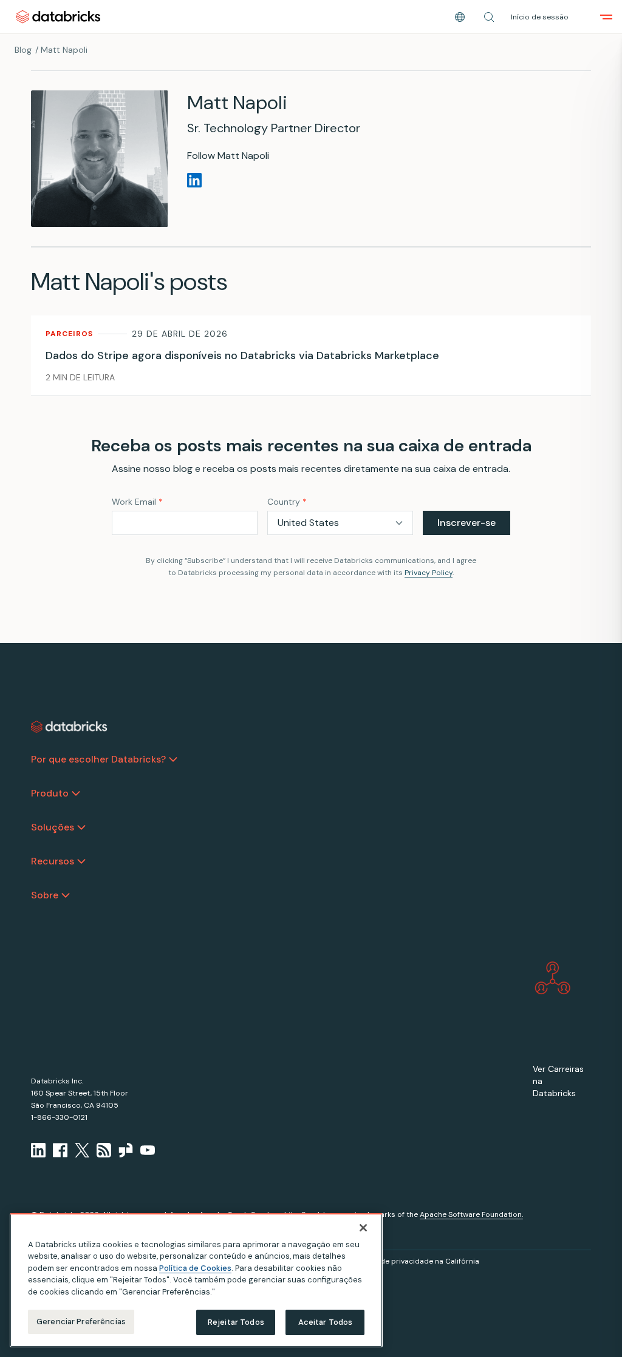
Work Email (137, 501)
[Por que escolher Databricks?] (173, 759)
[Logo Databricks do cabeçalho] (58, 17)
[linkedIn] (38, 1150)
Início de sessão (540, 17)
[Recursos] (81, 861)
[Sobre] (65, 895)
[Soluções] (81, 827)
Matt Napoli (64, 49)
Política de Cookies (195, 1268)
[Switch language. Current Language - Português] (460, 17)
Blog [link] (23, 49)
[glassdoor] (125, 1150)
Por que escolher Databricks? (98, 759)
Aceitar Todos (325, 1322)
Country (287, 501)
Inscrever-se (466, 522)
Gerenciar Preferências (81, 1321)
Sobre (44, 895)
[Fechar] (363, 1227)
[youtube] (147, 1150)
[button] (489, 17)
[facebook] (60, 1150)
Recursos (52, 861)
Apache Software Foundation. (471, 1214)
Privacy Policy (429, 572)
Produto (50, 793)
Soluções (52, 827)
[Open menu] (606, 17)
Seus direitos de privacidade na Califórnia (405, 1261)
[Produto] (76, 793)
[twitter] (82, 1150)
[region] (196, 1280)
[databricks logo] (69, 727)
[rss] (104, 1150)
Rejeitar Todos (236, 1322)
